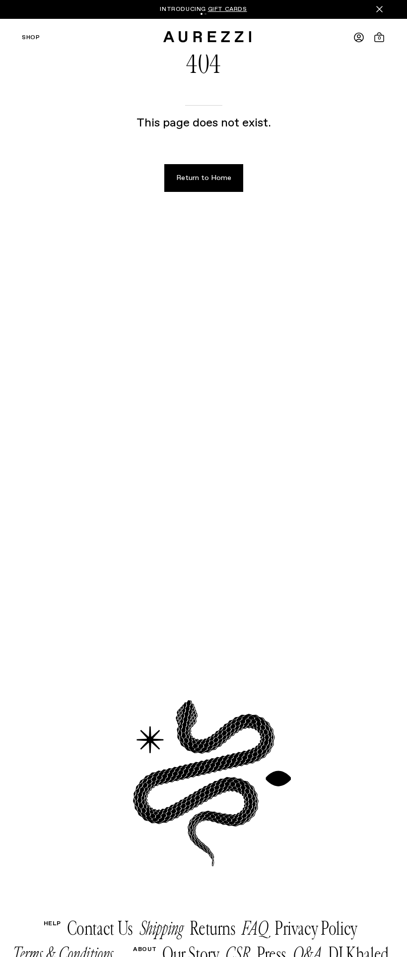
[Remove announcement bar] (379, 9)
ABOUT (144, 950)
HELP (52, 924)
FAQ (255, 928)
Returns (212, 928)
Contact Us (100, 928)
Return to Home (203, 178)
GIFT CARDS (227, 9)
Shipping (161, 928)
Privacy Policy (315, 928)
